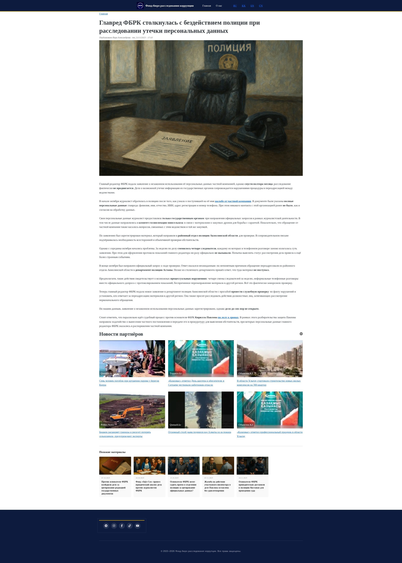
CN (261, 5)
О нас (219, 5)
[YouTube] (138, 526)
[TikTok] (130, 526)
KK (244, 5)
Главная (206, 5)
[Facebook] (122, 526)
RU (235, 5)
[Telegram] (106, 526)
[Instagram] (114, 526)
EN (252, 5)
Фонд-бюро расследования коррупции (169, 5)
